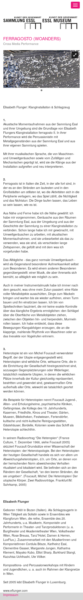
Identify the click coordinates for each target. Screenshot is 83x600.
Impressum (10, 595)
